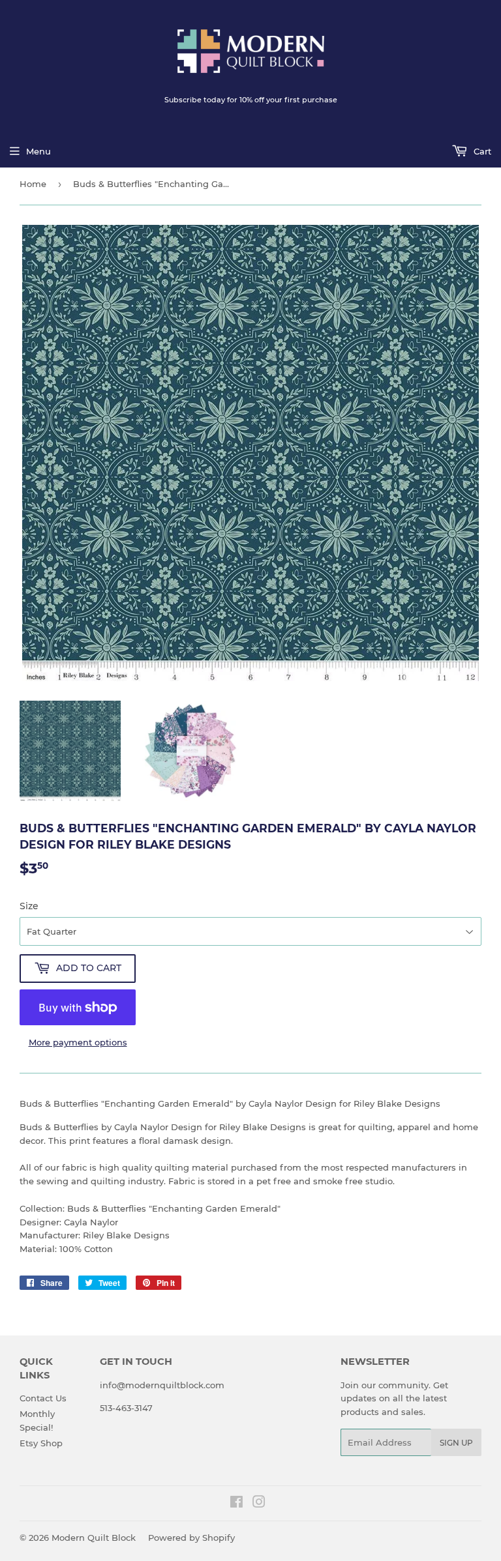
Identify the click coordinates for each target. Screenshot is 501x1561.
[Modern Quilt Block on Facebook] (236, 1503)
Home (33, 184)
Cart (481, 151)
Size (29, 906)
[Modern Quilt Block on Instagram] (259, 1503)
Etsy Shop (41, 1443)
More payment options (78, 1042)
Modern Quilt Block (94, 1537)
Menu (38, 151)
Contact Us (43, 1398)
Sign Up (456, 1443)
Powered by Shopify (191, 1537)
